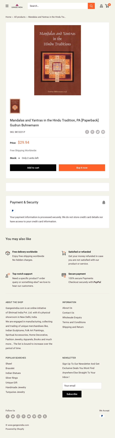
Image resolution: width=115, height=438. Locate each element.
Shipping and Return (73, 327)
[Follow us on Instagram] (18, 416)
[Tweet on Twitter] (98, 132)
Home (8, 17)
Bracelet (10, 368)
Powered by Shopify (15, 429)
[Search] (91, 6)
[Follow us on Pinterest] (24, 416)
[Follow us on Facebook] (8, 416)
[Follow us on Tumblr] (45, 416)
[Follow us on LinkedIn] (40, 416)
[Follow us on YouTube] (29, 416)
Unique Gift (11, 382)
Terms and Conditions (74, 322)
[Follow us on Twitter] (13, 416)
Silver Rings (12, 377)
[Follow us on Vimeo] (34, 416)
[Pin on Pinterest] (92, 132)
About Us (67, 308)
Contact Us (68, 312)
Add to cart (33, 167)
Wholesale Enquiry (72, 317)
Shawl (9, 363)
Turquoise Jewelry (15, 392)
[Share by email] (103, 132)
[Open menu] (7, 6)
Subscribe (72, 394)
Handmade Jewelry (16, 387)
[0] (107, 6)
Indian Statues (13, 373)
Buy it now (82, 167)
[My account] (101, 5)
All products (20, 17)
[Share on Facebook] (87, 132)
